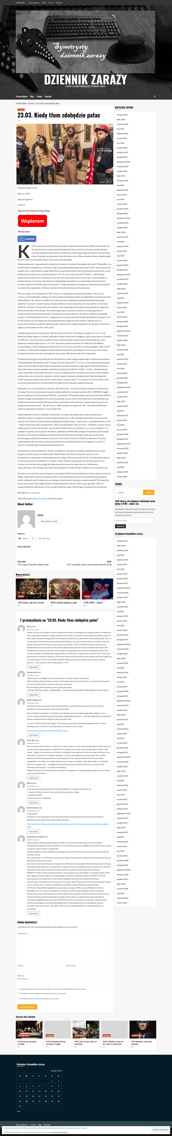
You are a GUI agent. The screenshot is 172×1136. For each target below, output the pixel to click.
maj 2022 (120, 354)
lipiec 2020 (121, 458)
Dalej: (89, 563)
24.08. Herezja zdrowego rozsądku (27, 1042)
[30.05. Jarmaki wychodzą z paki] (64, 589)
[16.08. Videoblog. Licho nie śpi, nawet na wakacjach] (114, 1030)
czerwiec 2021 (122, 406)
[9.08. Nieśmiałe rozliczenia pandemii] (143, 1030)
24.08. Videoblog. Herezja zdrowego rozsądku (56, 1042)
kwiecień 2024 (122, 246)
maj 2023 (120, 298)
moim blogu (41, 498)
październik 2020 (123, 444)
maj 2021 (120, 411)
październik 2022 (123, 331)
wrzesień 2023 (122, 279)
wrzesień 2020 (122, 448)
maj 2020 (120, 467)
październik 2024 (123, 218)
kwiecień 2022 (122, 359)
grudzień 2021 (122, 378)
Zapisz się (120, 526)
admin (40, 515)
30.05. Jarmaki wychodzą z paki (64, 602)
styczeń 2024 (122, 260)
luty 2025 (120, 199)
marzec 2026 (122, 138)
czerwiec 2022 (122, 350)
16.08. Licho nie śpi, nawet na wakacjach (85, 1042)
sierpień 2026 (122, 115)
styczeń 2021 (122, 430)
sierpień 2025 (122, 171)
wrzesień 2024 (122, 223)
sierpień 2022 (122, 340)
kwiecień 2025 (122, 190)
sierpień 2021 (122, 397)
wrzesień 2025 (122, 166)
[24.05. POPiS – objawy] (97, 589)
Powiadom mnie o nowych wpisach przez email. (39, 998)
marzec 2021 (122, 420)
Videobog (50, 1036)
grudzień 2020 (122, 434)
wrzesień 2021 (122, 392)
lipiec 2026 (121, 119)
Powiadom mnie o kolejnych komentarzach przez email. (43, 993)
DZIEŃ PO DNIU (80, 1036)
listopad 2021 (122, 383)
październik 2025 (123, 162)
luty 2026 (120, 143)
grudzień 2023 (122, 265)
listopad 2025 (122, 157)
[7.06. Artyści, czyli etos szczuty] (31, 589)
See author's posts (49, 521)
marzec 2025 (122, 195)
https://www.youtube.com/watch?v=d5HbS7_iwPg (47, 730)
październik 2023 (123, 274)
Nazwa (21, 965)
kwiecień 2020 (122, 472)
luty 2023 (120, 312)
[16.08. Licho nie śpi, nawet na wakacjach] (86, 1030)
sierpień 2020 (122, 453)
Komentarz (23, 933)
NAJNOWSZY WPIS (24, 1036)
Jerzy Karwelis (33, 492)
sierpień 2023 (122, 284)
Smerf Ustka (32, 700)
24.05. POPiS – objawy (93, 602)
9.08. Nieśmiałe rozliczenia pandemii (141, 1042)
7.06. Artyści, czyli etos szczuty (31, 602)
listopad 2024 (122, 213)
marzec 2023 (122, 307)
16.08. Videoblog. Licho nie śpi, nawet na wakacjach (113, 1042)
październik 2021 (123, 387)
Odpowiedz (33, 667)
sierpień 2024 (122, 227)
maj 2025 (120, 185)
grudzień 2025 (122, 152)
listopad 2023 (122, 270)
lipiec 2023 (121, 289)
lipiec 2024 (121, 232)
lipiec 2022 (121, 345)
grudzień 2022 (122, 321)
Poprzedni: (33, 563)
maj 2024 (120, 242)
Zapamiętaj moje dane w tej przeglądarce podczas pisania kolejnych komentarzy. (53, 989)
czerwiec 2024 (122, 237)
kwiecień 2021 (122, 415)
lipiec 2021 (121, 401)
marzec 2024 (122, 251)
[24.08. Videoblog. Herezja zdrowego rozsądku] (57, 1030)
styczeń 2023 (122, 317)
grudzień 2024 (122, 209)
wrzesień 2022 (122, 336)
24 (20, 1101)
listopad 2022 (122, 326)
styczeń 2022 (122, 373)
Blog (43, 3)
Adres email (71, 965)
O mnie (50, 3)
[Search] (154, 96)
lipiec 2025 (121, 176)
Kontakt (59, 3)
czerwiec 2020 (122, 462)
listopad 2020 (122, 439)
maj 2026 (120, 129)
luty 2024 (120, 256)
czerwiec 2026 (122, 124)
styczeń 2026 (122, 148)
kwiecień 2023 (122, 303)
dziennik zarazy (85, 79)
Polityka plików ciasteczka (60, 1132)
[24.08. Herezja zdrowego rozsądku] (29, 1030)
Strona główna (34, 3)
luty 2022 (120, 368)
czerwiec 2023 (122, 293)
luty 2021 (120, 425)
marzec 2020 (122, 476)
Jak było (21, 110)
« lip (18, 1111)
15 (52, 1091)
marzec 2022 (122, 364)
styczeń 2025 (122, 204)
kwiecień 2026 (122, 134)
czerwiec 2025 (122, 180)
